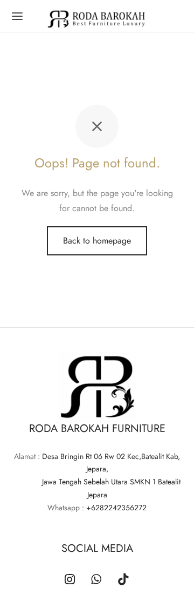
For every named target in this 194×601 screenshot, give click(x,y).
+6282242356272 (116, 507)
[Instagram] (69, 580)
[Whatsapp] (96, 580)
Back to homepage (97, 240)
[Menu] (17, 16)
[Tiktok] (123, 580)
